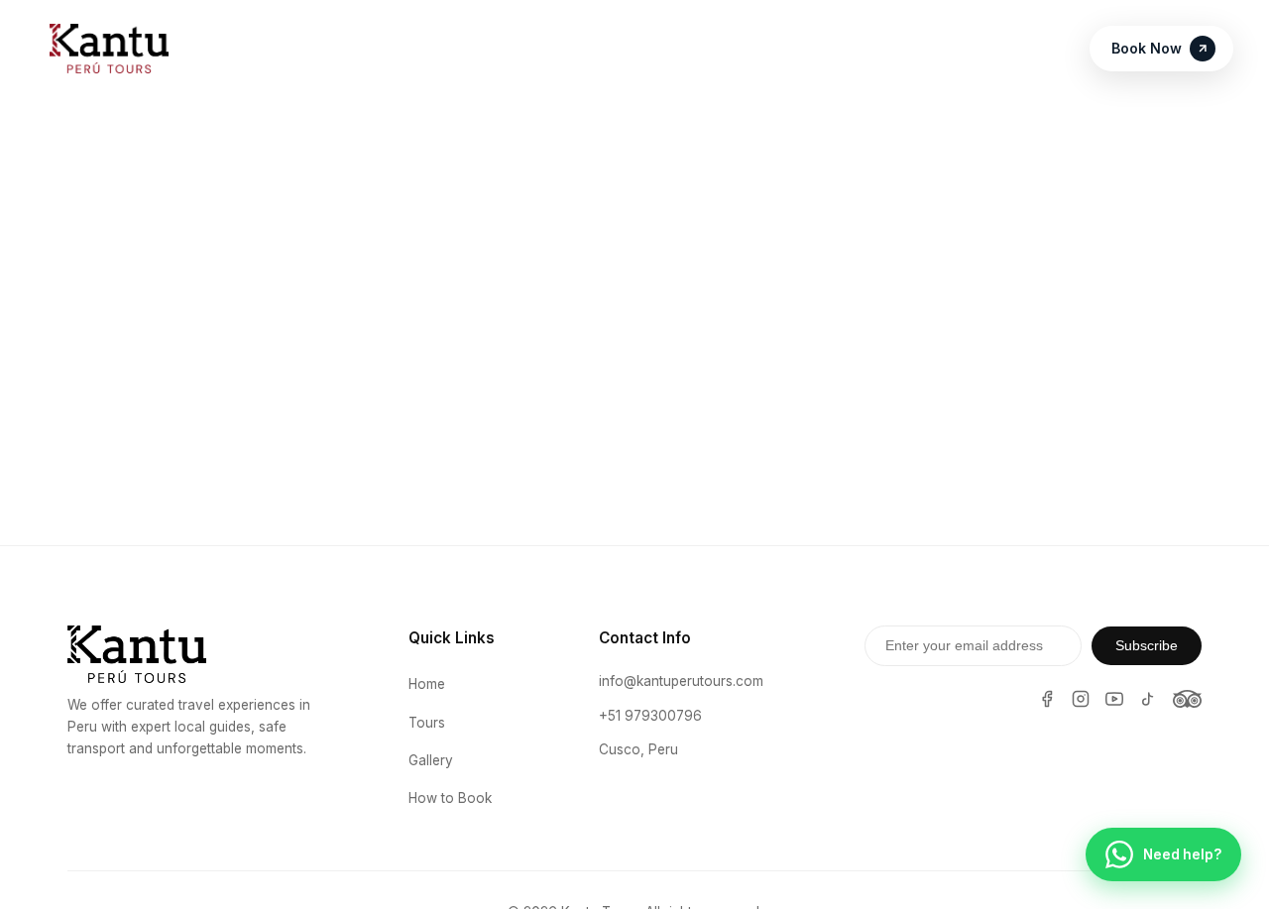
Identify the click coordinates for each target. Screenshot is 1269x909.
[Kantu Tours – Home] (109, 48)
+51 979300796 (650, 716)
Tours (563, 49)
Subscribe (1146, 645)
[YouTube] (1114, 699)
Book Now (1146, 48)
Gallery (430, 760)
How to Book (793, 49)
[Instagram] (1081, 699)
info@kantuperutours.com (681, 681)
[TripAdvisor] (1187, 699)
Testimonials (666, 49)
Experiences (462, 49)
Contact (902, 49)
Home (361, 49)
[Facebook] (1047, 699)
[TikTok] (1148, 699)
